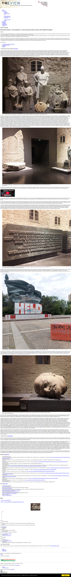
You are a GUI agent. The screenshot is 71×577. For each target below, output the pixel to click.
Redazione (5, 12)
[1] (63, 418)
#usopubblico (4, 526)
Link (5, 14)
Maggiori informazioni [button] (33, 575)
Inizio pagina (4, 550)
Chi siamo (3, 10)
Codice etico (6, 17)
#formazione (4, 22)
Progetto (5, 11)
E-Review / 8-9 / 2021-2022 (6, 535)
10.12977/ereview (17, 565)
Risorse (3, 46)
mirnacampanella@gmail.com (6, 540)
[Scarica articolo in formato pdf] (2, 511)
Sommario (3, 21)
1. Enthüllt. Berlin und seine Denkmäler (8, 44)
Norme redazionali (7, 16)
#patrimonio (4, 23)
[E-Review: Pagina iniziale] (24, 7)
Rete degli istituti (6, 13)
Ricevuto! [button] (65, 575)
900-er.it (1, 554)
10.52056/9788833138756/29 (6, 533)
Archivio (3, 25)
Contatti (5, 20)
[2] (40, 425)
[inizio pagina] (15, 48)
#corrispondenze (4, 24)
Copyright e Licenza (7, 19)
